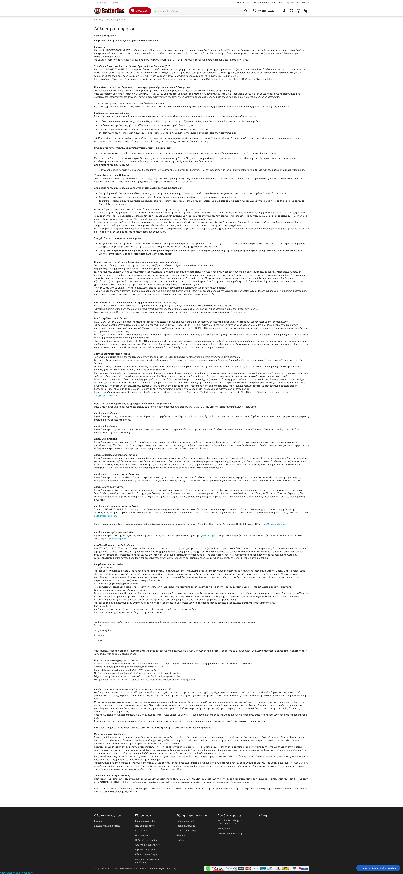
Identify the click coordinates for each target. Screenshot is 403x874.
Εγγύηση (180, 840)
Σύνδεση (98, 821)
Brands (114, 2)
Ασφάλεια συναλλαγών (147, 844)
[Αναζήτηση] (246, 11)
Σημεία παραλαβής (145, 821)
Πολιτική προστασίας (146, 840)
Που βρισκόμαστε (144, 825)
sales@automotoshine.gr (230, 833)
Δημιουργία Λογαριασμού (107, 825)
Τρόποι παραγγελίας (187, 821)
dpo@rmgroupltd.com (105, 395)
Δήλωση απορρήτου (145, 849)
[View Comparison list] (285, 10)
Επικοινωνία (141, 830)
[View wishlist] (292, 10)
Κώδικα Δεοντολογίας (146, 854)
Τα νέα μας (102, 2)
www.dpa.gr (208, 535)
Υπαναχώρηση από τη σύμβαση (16, 872)
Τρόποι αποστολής (186, 830)
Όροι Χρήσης (142, 835)
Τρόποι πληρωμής (185, 825)
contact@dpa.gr (117, 538)
